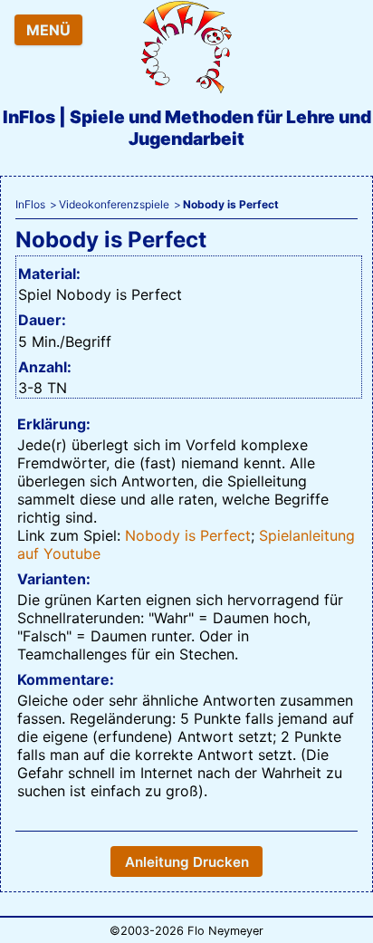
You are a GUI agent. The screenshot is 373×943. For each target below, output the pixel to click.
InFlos (30, 204)
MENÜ (48, 30)
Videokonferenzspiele (114, 204)
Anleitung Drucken (187, 862)
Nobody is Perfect (188, 535)
